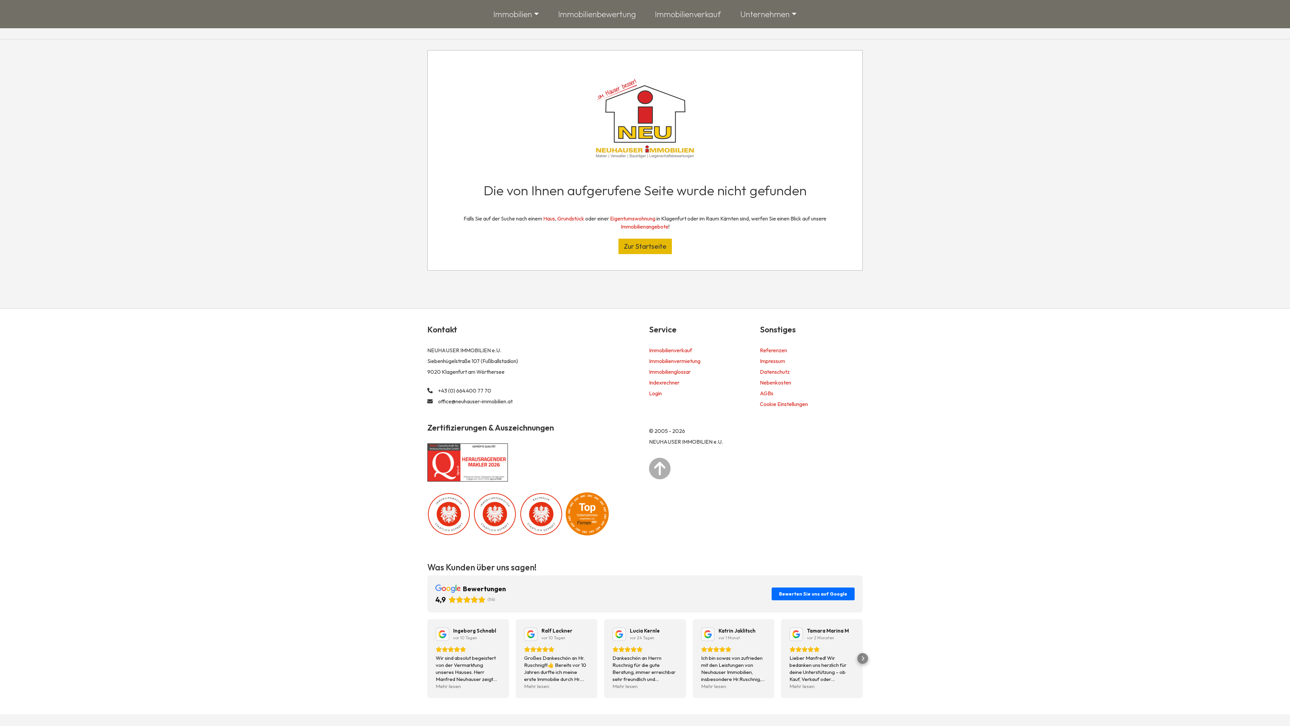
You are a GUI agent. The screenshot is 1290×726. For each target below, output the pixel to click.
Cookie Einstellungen (784, 404)
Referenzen (773, 350)
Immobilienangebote (645, 226)
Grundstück (570, 218)
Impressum (772, 361)
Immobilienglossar (670, 371)
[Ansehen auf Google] (442, 634)
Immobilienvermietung (674, 361)
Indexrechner (664, 382)
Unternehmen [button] (765, 14)
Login (655, 393)
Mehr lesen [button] (448, 686)
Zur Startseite (645, 246)
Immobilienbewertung (597, 14)
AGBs (766, 393)
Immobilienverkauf (688, 14)
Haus (549, 218)
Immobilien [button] (512, 14)
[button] (427, 658)
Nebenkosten (775, 382)
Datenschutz (775, 371)
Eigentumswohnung (632, 218)
